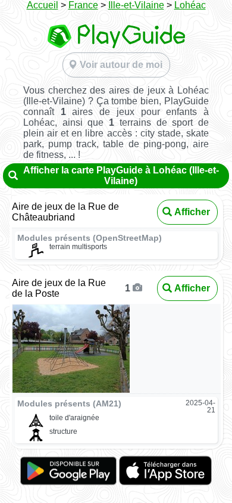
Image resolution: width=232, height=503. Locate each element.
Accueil (42, 5)
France (83, 5)
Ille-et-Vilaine (136, 5)
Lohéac (190, 5)
